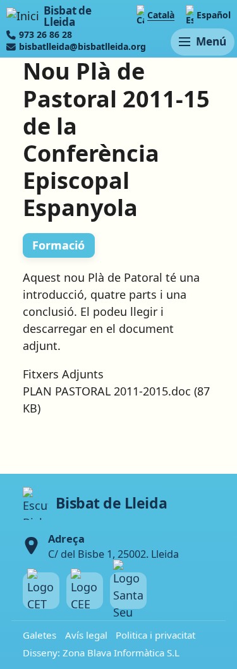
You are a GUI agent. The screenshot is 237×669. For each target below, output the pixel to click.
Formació (58, 245)
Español (214, 15)
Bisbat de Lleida (67, 16)
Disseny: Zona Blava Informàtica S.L (101, 652)
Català (160, 15)
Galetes (39, 635)
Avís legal (86, 635)
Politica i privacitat (155, 635)
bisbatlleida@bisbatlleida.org (82, 47)
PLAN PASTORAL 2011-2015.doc (107, 391)
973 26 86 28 (45, 35)
